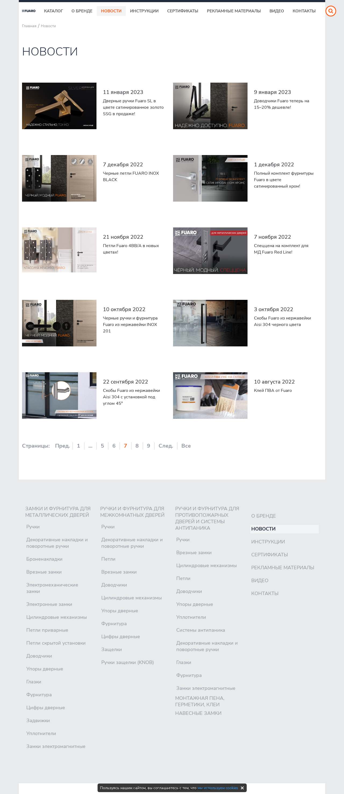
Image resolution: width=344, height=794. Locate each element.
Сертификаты (182, 11)
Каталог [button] (53, 11)
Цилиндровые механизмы (56, 617)
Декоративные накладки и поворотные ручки (57, 542)
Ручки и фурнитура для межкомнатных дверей (132, 511)
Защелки (111, 649)
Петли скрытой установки (56, 643)
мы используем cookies (218, 788)
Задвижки (38, 720)
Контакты (304, 11)
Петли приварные (47, 630)
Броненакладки (44, 559)
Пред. (62, 445)
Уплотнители (41, 733)
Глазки (33, 682)
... (90, 445)
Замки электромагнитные (55, 746)
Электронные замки (49, 604)
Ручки (33, 527)
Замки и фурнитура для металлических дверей (58, 511)
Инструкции (144, 11)
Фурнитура (39, 694)
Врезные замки (44, 572)
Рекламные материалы (234, 11)
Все (186, 445)
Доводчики (39, 656)
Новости (111, 11)
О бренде (81, 11)
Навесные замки (198, 713)
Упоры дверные (44, 669)
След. (166, 445)
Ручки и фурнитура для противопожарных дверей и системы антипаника (207, 518)
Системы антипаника (200, 630)
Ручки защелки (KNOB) (127, 662)
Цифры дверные (45, 707)
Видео (277, 11)
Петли (108, 559)
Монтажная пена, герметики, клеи (199, 701)
